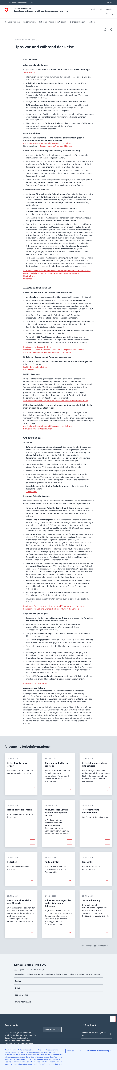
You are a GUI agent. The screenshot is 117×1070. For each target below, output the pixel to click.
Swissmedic (28, 278)
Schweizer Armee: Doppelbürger (37, 429)
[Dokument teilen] (111, 29)
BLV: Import (28, 369)
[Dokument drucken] (105, 29)
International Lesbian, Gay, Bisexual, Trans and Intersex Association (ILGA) (55, 400)
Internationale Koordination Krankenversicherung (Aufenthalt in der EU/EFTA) (57, 270)
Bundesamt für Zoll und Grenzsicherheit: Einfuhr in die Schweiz (51, 609)
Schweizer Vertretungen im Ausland (94, 1033)
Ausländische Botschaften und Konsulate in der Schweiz (47, 143)
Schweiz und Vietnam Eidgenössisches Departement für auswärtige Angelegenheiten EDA (41, 10)
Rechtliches (57, 1064)
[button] (12, 22)
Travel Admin (29, 72)
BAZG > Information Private (35, 367)
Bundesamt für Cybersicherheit (37, 347)
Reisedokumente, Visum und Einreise (56, 146)
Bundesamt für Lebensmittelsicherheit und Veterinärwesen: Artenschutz (55, 606)
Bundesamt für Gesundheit (35, 683)
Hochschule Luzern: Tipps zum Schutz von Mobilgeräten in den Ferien (54, 349)
